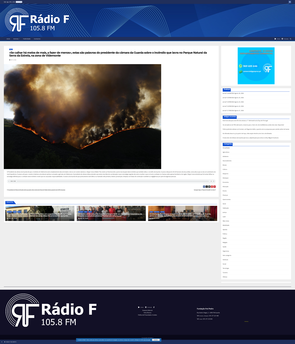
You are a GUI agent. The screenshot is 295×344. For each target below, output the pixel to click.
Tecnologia (226, 268)
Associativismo (227, 161)
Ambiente (225, 156)
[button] (290, 39)
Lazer (224, 217)
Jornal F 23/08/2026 (228, 102)
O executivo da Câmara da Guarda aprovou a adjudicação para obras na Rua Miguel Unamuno (251, 138)
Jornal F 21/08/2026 (228, 110)
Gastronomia (227, 199)
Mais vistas (156, 211)
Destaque (9, 211)
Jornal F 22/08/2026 (228, 106)
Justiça (225, 212)
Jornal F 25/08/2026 (228, 97)
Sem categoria (227, 255)
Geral (11, 49)
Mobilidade (226, 225)
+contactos (246, 321)
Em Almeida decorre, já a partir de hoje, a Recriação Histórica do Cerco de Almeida (247, 133)
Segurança (226, 251)
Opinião (225, 229)
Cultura (225, 169)
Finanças (225, 195)
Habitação (226, 208)
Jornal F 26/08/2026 (228, 93)
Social (90, 211)
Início (8, 39)
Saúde (224, 247)
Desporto (225, 173)
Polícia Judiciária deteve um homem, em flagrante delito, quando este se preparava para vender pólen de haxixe (256, 129)
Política (162, 211)
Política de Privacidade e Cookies (147, 315)
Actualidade (226, 148)
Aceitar (156, 340)
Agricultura (226, 152)
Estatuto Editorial (147, 310)
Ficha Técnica (147, 313)
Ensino (14, 211)
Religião (225, 242)
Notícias (16, 39)
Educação (225, 186)
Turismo (225, 272)
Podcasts (286, 38)
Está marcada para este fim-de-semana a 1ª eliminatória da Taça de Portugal (245, 120)
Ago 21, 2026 (155, 218)
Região (225, 238)
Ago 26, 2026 (12, 218)
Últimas (225, 277)
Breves (225, 165)
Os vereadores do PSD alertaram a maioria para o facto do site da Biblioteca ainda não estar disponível (253, 125)
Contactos (37, 39)
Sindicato (225, 260)
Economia (226, 182)
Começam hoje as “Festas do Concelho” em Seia (204, 190)
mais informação (147, 339)
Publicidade (26, 39)
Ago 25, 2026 (84, 218)
